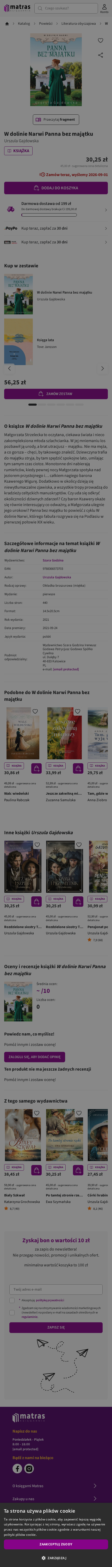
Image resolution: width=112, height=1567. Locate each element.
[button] (56, 1558)
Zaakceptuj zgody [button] (56, 1544)
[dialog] (56, 1535)
